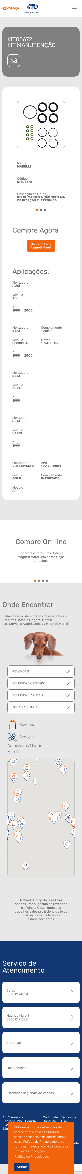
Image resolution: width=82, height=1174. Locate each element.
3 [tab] (45, 210)
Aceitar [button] (22, 1166)
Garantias (13, 1043)
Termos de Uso (68, 1119)
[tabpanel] (41, 181)
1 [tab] (37, 210)
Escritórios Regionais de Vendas (30, 1093)
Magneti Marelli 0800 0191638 (17, 1017)
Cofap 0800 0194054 (17, 992)
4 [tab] (47, 581)
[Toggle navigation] (74, 8)
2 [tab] (41, 210)
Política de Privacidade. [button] (32, 1156)
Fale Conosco (16, 1068)
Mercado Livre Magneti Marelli (41, 245)
